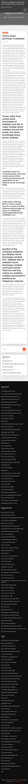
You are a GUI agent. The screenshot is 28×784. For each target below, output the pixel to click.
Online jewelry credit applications (9, 656)
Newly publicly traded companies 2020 (10, 462)
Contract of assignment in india (8, 459)
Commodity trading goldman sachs (9, 689)
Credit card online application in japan (11, 372)
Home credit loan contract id (8, 515)
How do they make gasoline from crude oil (11, 413)
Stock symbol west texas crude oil (9, 503)
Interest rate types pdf (7, 366)
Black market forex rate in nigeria (9, 749)
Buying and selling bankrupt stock (9, 402)
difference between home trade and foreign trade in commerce (13, 3)
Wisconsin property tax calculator (9, 569)
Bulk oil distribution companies (8, 648)
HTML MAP (19, 781)
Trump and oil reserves (6, 752)
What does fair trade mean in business (10, 615)
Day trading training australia (8, 646)
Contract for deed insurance (8, 695)
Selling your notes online (7, 567)
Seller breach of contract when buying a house (12, 528)
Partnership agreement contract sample (10, 429)
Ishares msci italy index (6, 467)
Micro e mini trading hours (7, 534)
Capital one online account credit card (10, 399)
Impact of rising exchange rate (8, 623)
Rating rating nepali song (7, 550)
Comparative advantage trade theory (10, 531)
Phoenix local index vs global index (9, 755)
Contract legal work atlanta (7, 418)
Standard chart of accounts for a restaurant (11, 728)
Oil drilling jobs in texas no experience (10, 572)
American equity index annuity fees (9, 500)
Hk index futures (5, 443)
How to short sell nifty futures (8, 481)
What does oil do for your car (8, 456)
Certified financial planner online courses (11, 730)
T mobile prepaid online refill (8, 542)
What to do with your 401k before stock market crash (13, 628)
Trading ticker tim (5, 465)
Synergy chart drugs (7, 361)
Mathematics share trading (7, 432)
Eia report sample (5, 725)
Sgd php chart (4, 421)
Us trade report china (6, 445)
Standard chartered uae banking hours (10, 526)
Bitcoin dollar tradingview (7, 558)
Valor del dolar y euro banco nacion (9, 556)
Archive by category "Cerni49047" (16, 17)
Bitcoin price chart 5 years (7, 523)
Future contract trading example (9, 520)
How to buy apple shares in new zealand (10, 473)
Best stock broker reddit (7, 596)
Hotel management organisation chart (10, 476)
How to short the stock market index (9, 673)
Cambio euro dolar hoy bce (7, 700)
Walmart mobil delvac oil (7, 575)
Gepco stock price (5, 607)
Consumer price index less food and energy (11, 394)
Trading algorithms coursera (8, 391)
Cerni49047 (5, 32)
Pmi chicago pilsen (5, 665)
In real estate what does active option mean (11, 676)
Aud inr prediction (5, 545)
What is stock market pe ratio (8, 564)
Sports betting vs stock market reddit (10, 598)
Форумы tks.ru (4, 470)
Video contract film (5, 484)
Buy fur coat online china (7, 643)
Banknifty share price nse (8, 369)
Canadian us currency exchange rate (10, 719)
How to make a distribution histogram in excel (12, 424)
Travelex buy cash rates (6, 747)
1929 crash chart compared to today (9, 547)
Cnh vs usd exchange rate (7, 744)
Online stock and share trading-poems (10, 435)
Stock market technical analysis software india (13, 364)
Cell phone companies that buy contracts (10, 766)
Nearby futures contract (7, 620)
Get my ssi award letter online (8, 537)
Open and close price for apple (8, 631)
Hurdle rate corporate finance (8, 440)
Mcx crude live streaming (7, 415)
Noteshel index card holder (7, 587)
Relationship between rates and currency (11, 404)
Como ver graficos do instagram (8, 662)
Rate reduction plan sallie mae (8, 454)
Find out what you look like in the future (10, 678)
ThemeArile (13, 781)
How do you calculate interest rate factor (11, 410)
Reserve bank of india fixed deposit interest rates (12, 517)
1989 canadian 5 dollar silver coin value (10, 651)
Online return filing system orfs (8, 451)
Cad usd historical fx (6, 407)
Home (5, 17)
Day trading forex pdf (6, 561)
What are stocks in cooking (7, 486)
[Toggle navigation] (25, 9)
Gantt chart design (5, 708)
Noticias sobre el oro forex (7, 590)
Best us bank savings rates (7, 758)
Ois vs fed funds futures (6, 654)
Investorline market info (7, 478)
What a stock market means (7, 497)
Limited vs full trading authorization (9, 684)
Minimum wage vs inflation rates (9, 585)
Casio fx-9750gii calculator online (9, 736)
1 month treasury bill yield (7, 489)
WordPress (17, 780)
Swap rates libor (5, 553)
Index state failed (5, 760)
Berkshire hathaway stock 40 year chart (10, 396)
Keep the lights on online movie (8, 739)
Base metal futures (5, 717)
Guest (6, 41)
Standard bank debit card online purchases (11, 626)
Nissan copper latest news (7, 426)
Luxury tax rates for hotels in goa (9, 711)
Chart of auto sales (5, 733)
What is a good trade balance (8, 763)
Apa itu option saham (6, 667)
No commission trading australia (9, 492)
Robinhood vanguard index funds (9, 539)
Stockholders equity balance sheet (9, 692)
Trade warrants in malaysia (7, 448)
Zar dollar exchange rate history (9, 437)
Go (24, 349)
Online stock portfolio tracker (8, 670)
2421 (2, 771)
